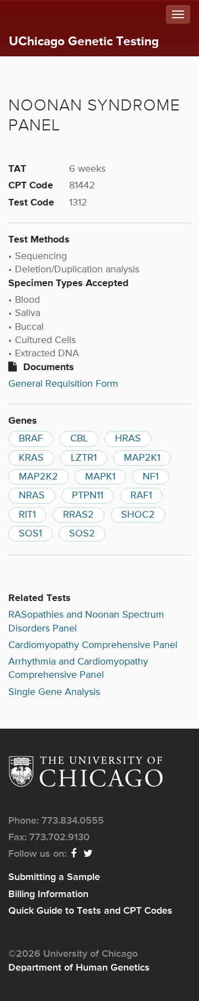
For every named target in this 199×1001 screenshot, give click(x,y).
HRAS (128, 439)
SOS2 (82, 534)
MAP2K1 (142, 458)
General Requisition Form (63, 384)
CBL (79, 439)
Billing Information (48, 894)
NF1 (151, 477)
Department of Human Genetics (79, 968)
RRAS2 (78, 515)
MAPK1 (100, 477)
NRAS (32, 495)
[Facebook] (74, 854)
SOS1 (30, 534)
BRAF (31, 439)
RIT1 (27, 515)
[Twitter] (89, 854)
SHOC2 (138, 515)
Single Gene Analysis (54, 692)
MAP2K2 (38, 477)
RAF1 (141, 495)
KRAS (31, 458)
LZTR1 (84, 458)
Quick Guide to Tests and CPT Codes (90, 911)
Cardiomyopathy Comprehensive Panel (92, 645)
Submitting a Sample (54, 877)
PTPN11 (87, 495)
